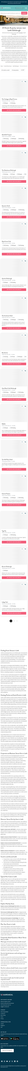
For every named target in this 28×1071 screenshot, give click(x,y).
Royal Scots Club (6, 241)
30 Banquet (6, 282)
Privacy (2, 1018)
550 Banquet (13, 209)
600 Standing (21, 138)
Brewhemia (5, 353)
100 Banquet (13, 319)
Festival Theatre (6, 494)
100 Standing (13, 427)
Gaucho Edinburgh (7, 278)
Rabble (4, 424)
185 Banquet (13, 392)
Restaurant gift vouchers (6, 1001)
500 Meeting (6, 138)
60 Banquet (6, 606)
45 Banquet (6, 427)
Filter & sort (6, 70)
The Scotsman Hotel (7, 316)
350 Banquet (13, 138)
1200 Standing (21, 209)
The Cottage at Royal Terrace (9, 99)
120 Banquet (13, 497)
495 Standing (13, 606)
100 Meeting (6, 319)
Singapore (3, 1025)
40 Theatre (13, 356)
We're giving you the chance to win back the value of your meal (14, 2)
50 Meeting (6, 174)
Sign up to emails (7, 1050)
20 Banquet (6, 103)
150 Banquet (20, 356)
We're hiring (3, 1015)
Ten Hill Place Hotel (7, 460)
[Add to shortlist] (22, 81)
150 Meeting (6, 497)
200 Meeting (6, 245)
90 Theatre (13, 174)
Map (23, 70)
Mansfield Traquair (7, 135)
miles (20, 32)
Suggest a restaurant (5, 1006)
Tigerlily (4, 531)
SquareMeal (6, 8)
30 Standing (13, 103)
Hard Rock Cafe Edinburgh (9, 388)
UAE (1, 1027)
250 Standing (20, 392)
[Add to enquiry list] (25, 81)
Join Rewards (19, 8)
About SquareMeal (4, 1011)
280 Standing (20, 497)
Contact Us (3, 1013)
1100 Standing (13, 534)
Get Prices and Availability (14, 110)
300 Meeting (6, 209)
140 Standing (13, 282)
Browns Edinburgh (7, 567)
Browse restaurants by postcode (7, 1003)
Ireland (2, 1023)
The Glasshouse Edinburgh (9, 170)
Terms (2, 1017)
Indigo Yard (5, 602)
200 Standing (21, 245)
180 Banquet (13, 245)
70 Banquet (6, 534)
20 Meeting (6, 356)
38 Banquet (6, 570)
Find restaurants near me (6, 1005)
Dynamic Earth (6, 206)
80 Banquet (20, 174)
